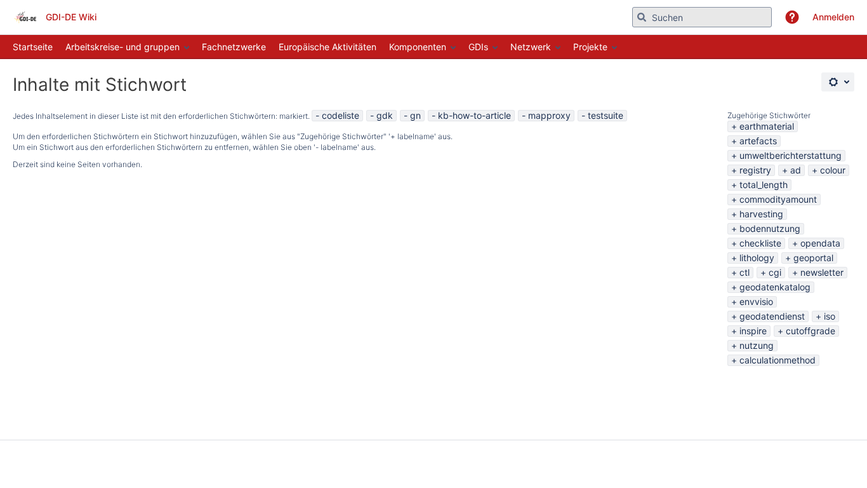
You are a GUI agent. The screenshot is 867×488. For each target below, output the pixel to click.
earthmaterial (766, 126)
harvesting (761, 213)
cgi (775, 272)
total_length (763, 184)
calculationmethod (777, 360)
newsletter (822, 272)
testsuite (605, 115)
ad (795, 170)
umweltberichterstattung (790, 155)
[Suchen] (642, 17)
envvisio (756, 301)
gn (415, 115)
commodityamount (778, 199)
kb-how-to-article (474, 115)
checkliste (760, 243)
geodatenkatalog (775, 286)
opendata (820, 243)
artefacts (758, 140)
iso (829, 316)
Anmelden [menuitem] (833, 16)
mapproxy (549, 115)
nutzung (756, 345)
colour (832, 170)
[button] (792, 17)
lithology (756, 257)
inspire (753, 330)
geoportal (813, 257)
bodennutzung (769, 228)
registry (755, 170)
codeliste (340, 115)
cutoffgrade (810, 330)
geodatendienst (772, 316)
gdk (384, 115)
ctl (744, 272)
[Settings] (837, 82)
